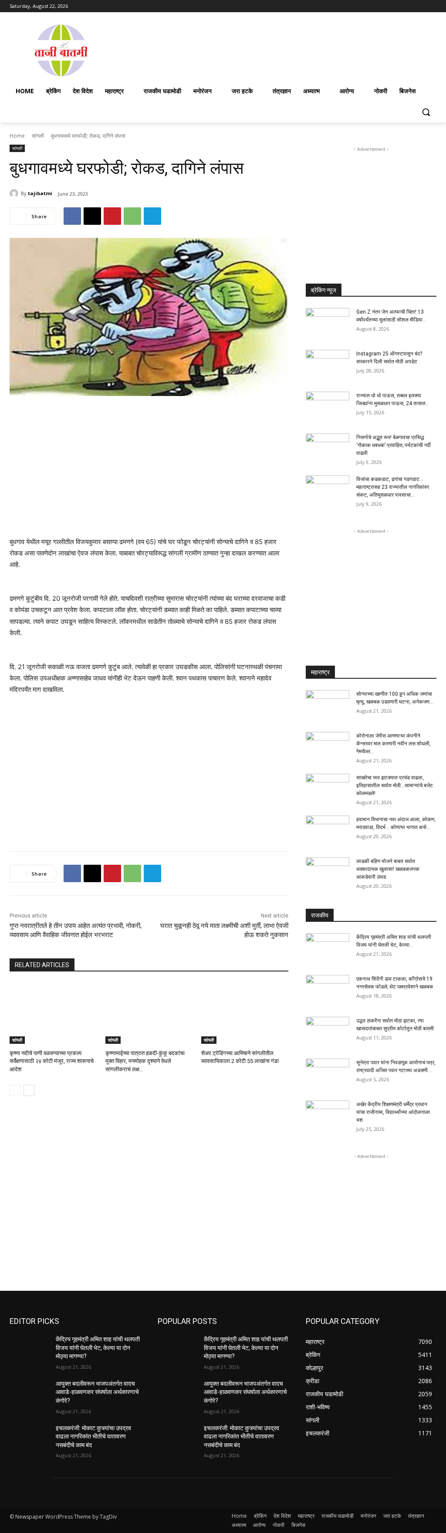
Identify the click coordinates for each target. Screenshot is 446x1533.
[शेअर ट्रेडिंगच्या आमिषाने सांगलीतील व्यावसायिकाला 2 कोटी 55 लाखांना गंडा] (244, 1013)
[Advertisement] (274, 49)
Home (17, 135)
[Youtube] (431, 6)
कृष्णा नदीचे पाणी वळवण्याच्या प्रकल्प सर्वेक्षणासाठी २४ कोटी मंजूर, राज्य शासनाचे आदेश (52, 1061)
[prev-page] (15, 1090)
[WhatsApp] (132, 216)
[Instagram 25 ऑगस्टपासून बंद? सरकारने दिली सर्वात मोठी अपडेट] (327, 365)
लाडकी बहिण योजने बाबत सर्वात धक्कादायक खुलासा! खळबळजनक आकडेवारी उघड (387, 869)
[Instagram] (395, 6)
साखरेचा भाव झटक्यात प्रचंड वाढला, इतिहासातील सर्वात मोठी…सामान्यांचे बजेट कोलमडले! (394, 785)
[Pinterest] (112, 216)
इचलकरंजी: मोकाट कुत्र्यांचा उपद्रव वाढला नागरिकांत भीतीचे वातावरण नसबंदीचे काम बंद (93, 1436)
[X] (407, 6)
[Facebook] (383, 6)
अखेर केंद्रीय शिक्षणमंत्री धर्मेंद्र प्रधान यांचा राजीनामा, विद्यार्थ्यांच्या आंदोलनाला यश (393, 1112)
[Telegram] (152, 216)
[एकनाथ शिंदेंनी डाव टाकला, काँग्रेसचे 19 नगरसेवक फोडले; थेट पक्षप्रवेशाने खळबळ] (327, 990)
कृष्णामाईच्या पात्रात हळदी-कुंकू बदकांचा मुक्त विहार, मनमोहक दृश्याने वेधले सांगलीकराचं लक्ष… (145, 1061)
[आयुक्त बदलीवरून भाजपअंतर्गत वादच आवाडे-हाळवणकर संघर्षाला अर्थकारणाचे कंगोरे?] (29, 1393)
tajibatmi (40, 193)
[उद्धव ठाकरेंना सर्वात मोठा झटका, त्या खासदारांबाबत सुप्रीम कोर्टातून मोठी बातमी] (327, 1032)
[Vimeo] (419, 6)
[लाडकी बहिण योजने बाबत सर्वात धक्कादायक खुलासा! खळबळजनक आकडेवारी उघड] (327, 872)
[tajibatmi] (15, 193)
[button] (426, 112)
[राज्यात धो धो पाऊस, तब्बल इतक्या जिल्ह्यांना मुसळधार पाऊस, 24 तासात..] (327, 407)
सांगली (38, 135)
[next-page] (29, 1090)
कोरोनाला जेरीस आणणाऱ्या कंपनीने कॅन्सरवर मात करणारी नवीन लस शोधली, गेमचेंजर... (393, 744)
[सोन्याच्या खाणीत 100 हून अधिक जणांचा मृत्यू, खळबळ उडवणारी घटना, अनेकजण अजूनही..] (327, 705)
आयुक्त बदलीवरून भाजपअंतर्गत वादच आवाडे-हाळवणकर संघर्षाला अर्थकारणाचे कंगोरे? (97, 1392)
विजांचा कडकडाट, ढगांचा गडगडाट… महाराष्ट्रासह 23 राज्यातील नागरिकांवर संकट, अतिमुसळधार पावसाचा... (392, 487)
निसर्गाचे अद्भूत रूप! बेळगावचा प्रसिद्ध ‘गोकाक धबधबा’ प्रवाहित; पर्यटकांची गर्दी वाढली (393, 445)
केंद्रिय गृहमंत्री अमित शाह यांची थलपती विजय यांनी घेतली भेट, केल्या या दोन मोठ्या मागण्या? (98, 1348)
